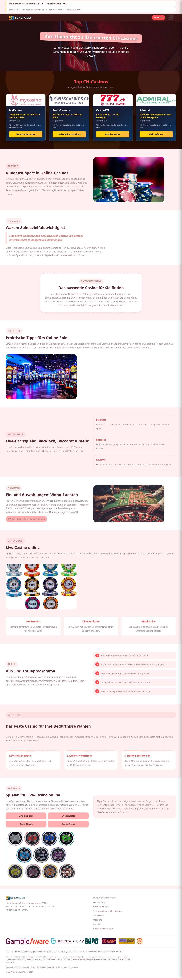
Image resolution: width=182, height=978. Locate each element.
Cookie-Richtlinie (101, 906)
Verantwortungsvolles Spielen (107, 911)
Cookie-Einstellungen (103, 928)
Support (158, 17)
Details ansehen (113, 134)
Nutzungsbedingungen (104, 897)
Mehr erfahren (156, 134)
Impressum (98, 915)
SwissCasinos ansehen (69, 134)
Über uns (97, 919)
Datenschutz (99, 902)
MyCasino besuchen (25, 134)
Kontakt (97, 924)
